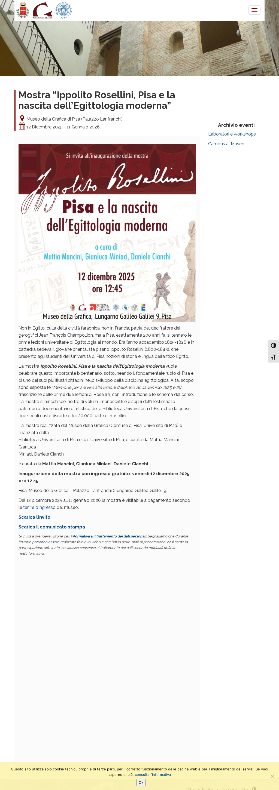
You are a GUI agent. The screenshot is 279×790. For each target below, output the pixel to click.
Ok (141, 782)
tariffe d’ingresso (39, 507)
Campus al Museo (226, 143)
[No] (272, 776)
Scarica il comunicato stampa (52, 527)
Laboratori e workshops (232, 134)
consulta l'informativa (153, 774)
